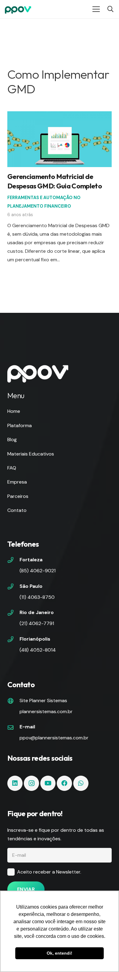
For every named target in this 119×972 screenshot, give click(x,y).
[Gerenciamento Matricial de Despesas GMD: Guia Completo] (59, 115)
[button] (110, 9)
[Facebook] (64, 783)
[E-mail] (13, 728)
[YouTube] (48, 783)
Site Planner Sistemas (43, 700)
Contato (17, 510)
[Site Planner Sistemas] (13, 701)
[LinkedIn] (15, 783)
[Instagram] (31, 783)
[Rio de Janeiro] (13, 613)
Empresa (17, 482)
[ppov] (18, 9)
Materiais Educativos (30, 454)
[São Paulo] (13, 587)
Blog (12, 439)
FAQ (11, 468)
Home (13, 411)
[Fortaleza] (13, 560)
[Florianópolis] (13, 640)
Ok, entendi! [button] (59, 953)
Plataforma (19, 425)
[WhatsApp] (80, 783)
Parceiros (17, 496)
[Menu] (96, 9)
